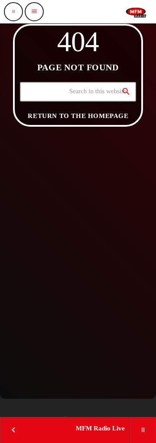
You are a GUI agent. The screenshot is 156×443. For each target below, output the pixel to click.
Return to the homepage (78, 115)
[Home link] (136, 12)
